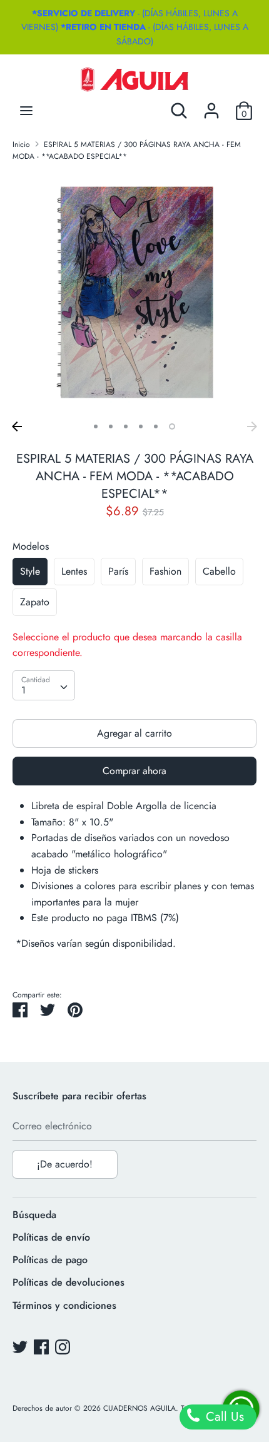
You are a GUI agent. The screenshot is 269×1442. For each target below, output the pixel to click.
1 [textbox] (23, 690)
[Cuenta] (211, 106)
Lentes (74, 571)
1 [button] (96, 426)
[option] (134, 293)
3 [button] (126, 426)
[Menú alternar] (26, 110)
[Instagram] (62, 1346)
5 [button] (156, 426)
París (118, 571)
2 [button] (111, 426)
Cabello (219, 571)
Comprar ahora (134, 771)
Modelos (31, 546)
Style (30, 571)
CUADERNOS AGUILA (139, 1408)
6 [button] (172, 426)
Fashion (165, 571)
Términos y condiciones (64, 1305)
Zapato (34, 602)
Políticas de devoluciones (68, 1282)
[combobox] (44, 685)
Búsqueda (34, 1215)
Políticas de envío (51, 1237)
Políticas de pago (50, 1260)
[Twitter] (20, 1346)
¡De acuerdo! (65, 1164)
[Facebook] (41, 1346)
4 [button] (141, 426)
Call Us (223, 1417)
